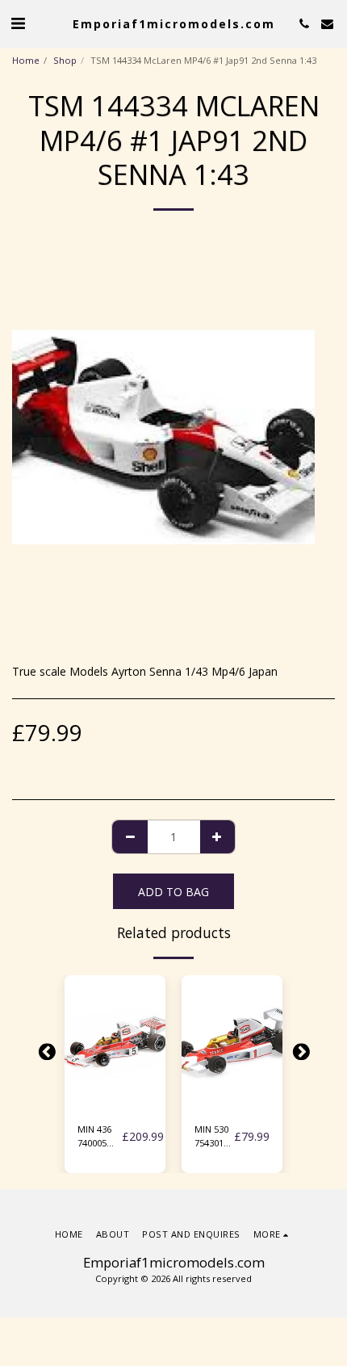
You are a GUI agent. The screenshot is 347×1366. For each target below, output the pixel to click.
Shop (65, 60)
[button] (17, 23)
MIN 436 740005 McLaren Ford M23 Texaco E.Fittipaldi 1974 (99, 1136)
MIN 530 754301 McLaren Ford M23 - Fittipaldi (213, 1136)
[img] (115, 1042)
